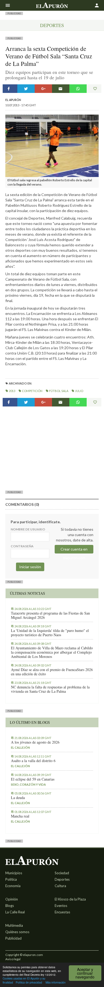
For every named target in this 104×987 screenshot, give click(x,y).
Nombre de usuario (28, 529)
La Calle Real (15, 912)
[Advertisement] (52, 448)
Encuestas (62, 912)
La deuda (18, 798)
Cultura (60, 886)
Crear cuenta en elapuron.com (74, 550)
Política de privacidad (29, 982)
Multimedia (14, 925)
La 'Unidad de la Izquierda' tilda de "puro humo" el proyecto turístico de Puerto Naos (50, 632)
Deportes (52, 25)
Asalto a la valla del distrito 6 (33, 761)
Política (11, 879)
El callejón (20, 747)
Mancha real (20, 816)
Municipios (13, 873)
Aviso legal (13, 959)
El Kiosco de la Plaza (70, 899)
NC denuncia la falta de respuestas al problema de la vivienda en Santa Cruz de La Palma (50, 689)
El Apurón (13, 99)
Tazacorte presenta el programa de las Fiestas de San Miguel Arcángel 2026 (50, 615)
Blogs (9, 905)
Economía (13, 886)
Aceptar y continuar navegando (84, 973)
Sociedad (62, 873)
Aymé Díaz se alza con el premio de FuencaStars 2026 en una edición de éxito (52, 672)
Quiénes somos (17, 932)
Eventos (61, 905)
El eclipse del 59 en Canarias (32, 779)
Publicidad (13, 938)
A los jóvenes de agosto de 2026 (35, 742)
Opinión (11, 899)
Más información (56, 982)
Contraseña (22, 546)
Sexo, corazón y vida (28, 784)
